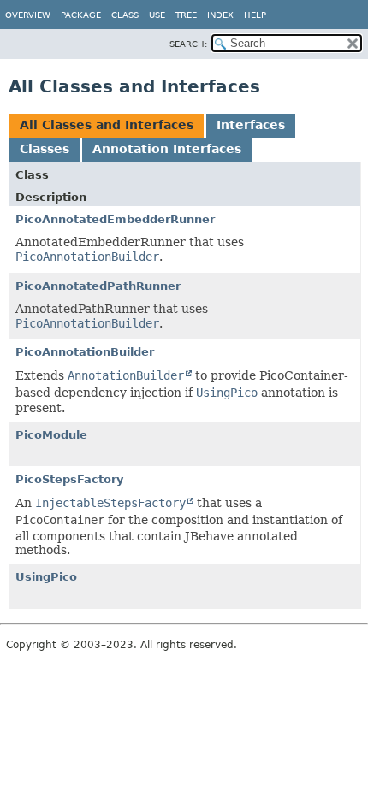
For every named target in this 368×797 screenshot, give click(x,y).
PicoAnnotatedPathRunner (98, 286)
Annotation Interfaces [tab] (166, 149)
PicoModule (51, 434)
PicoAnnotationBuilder (84, 351)
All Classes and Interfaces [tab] (106, 125)
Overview (27, 15)
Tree (186, 15)
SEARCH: (188, 44)
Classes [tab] (44, 149)
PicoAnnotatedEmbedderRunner (115, 219)
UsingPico (46, 576)
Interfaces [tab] (251, 125)
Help (255, 15)
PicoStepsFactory (69, 479)
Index (220, 15)
